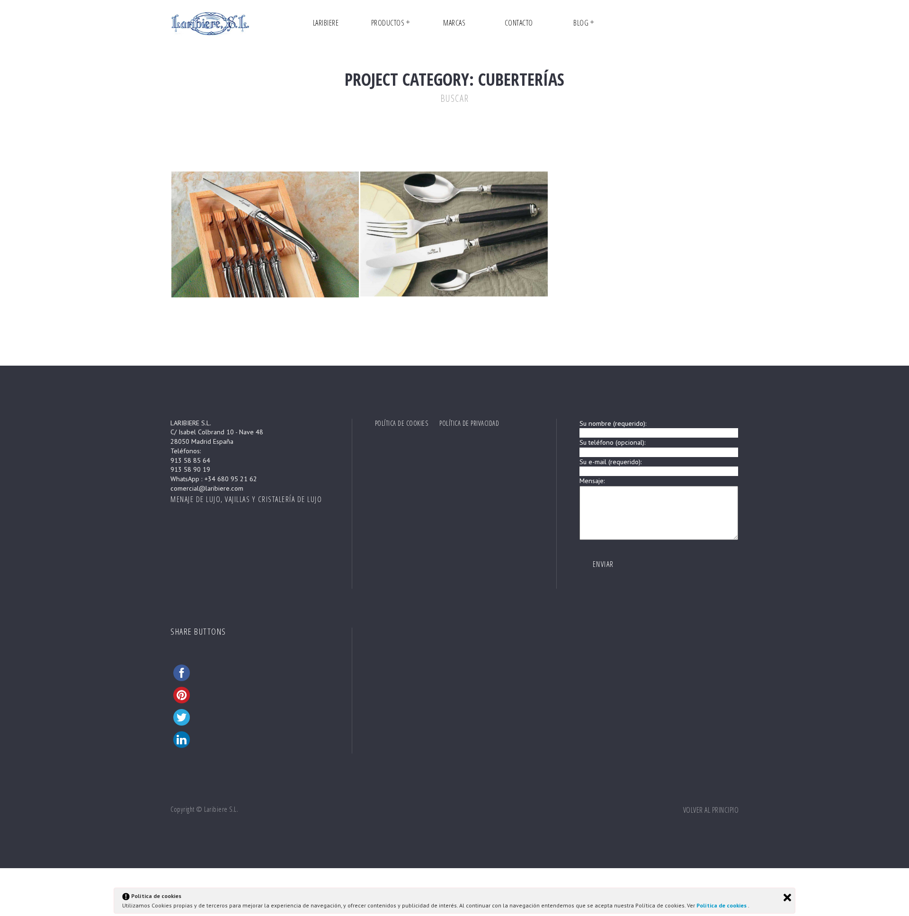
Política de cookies (722, 905)
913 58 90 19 (190, 469)
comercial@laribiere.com (206, 488)
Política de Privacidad (469, 423)
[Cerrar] (787, 897)
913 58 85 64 (190, 460)
